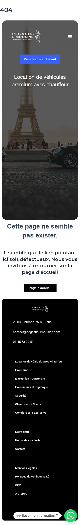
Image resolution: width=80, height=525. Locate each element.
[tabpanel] (40, 156)
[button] (70, 36)
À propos (21, 493)
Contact (20, 448)
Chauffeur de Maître (28, 404)
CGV (18, 485)
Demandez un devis (27, 440)
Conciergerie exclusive (31, 412)
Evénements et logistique (31, 387)
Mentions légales (26, 468)
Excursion (21, 370)
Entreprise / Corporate (30, 378)
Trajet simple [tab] (19, 101)
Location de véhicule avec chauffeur (39, 361)
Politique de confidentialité (32, 476)
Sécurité (20, 395)
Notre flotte (22, 431)
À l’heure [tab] (44, 101)
